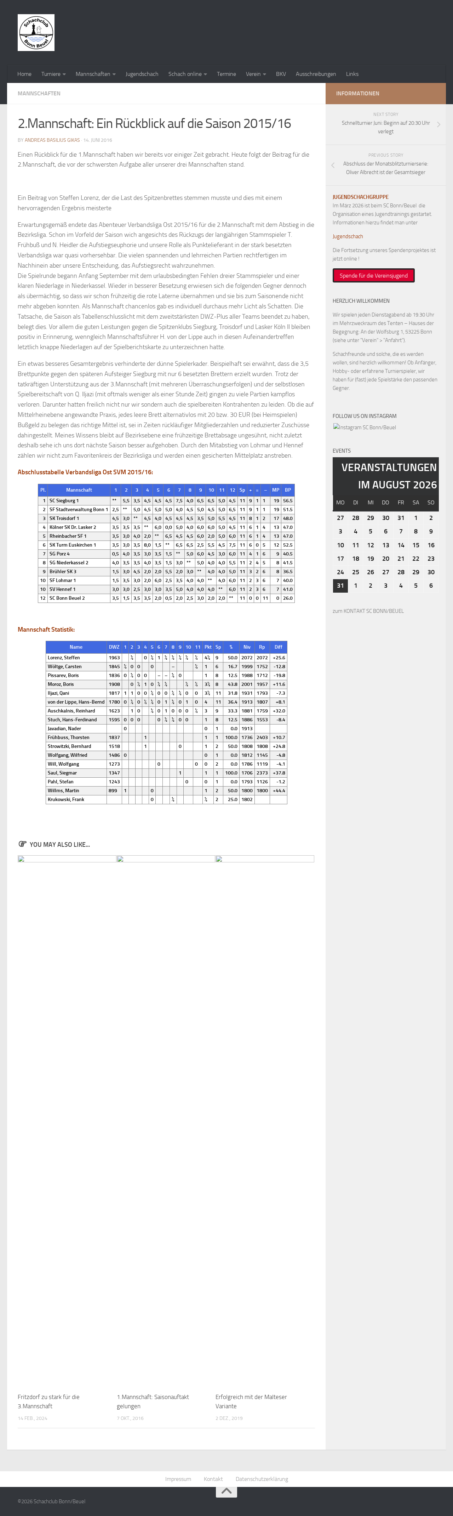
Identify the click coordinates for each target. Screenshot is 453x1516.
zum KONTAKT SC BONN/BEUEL (368, 611)
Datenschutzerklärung (262, 1479)
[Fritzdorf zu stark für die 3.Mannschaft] (67, 1121)
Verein (253, 74)
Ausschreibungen (316, 74)
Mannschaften (93, 74)
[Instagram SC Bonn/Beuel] (365, 427)
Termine (226, 74)
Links (352, 74)
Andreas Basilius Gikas (52, 140)
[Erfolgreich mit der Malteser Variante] (265, 1121)
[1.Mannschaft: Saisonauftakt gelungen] (166, 1121)
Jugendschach (142, 74)
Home (24, 74)
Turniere (51, 74)
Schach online (185, 74)
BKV (281, 74)
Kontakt (213, 1479)
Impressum (178, 1479)
